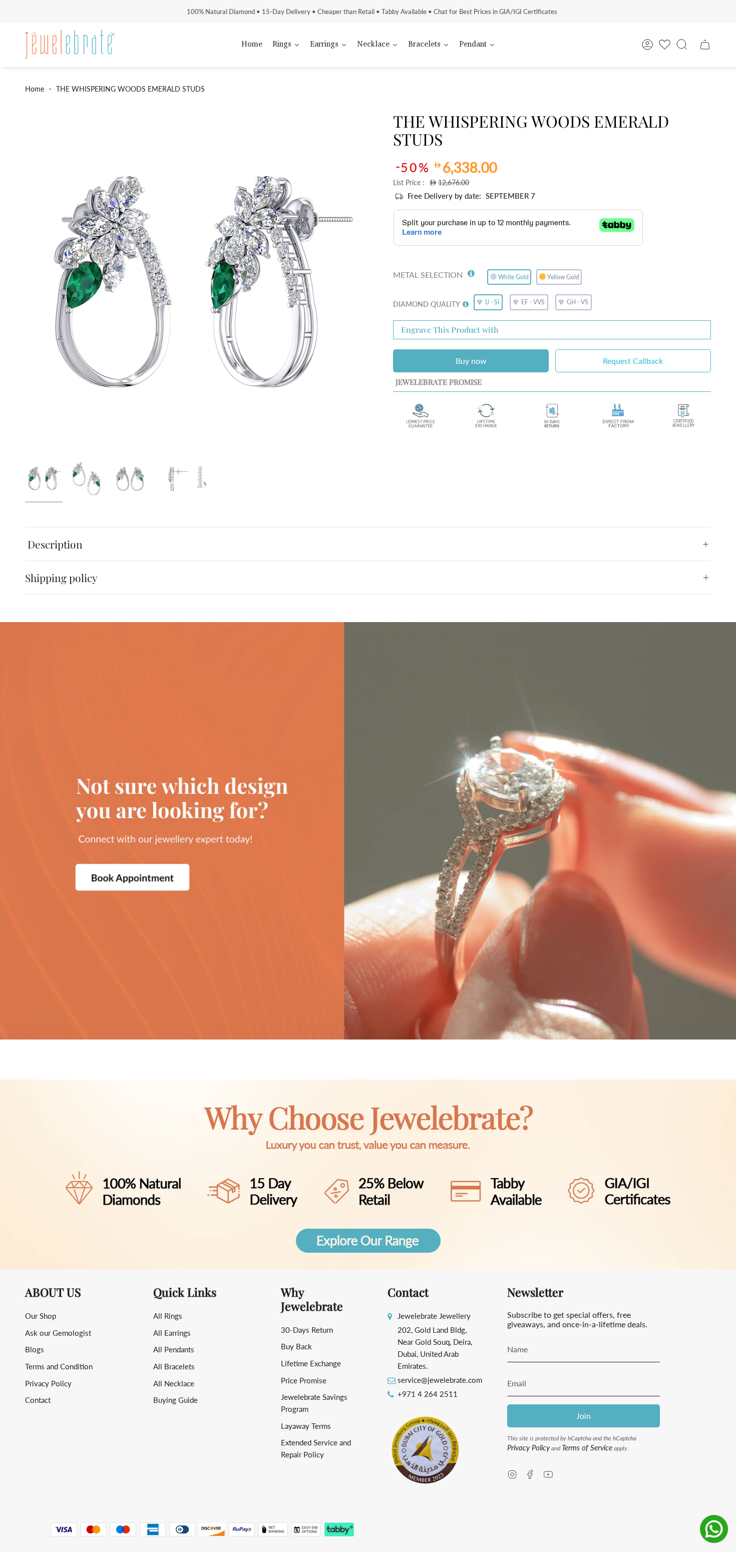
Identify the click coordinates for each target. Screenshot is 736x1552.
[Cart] (704, 44)
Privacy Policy (48, 1383)
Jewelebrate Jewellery (434, 1315)
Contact (38, 1399)
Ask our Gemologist (58, 1332)
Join (583, 1415)
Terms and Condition (59, 1366)
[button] (471, 271)
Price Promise (303, 1380)
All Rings (167, 1315)
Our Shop (40, 1315)
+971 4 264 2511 (428, 1393)
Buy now (471, 360)
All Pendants (173, 1349)
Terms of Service (587, 1447)
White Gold (513, 277)
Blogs (34, 1349)
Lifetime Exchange (311, 1363)
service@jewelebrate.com (440, 1379)
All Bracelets (174, 1366)
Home (34, 89)
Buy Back (296, 1346)
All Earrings (172, 1332)
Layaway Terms (306, 1425)
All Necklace (173, 1383)
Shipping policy (61, 578)
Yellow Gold (563, 277)
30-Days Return (307, 1329)
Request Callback (633, 360)
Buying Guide (175, 1399)
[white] (44, 478)
